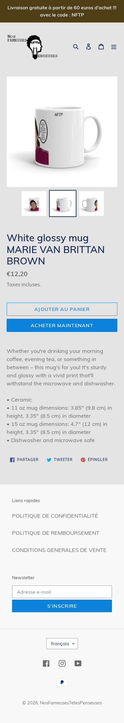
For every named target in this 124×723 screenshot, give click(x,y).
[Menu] (113, 46)
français (60, 643)
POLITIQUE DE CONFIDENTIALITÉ (55, 515)
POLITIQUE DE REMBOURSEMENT (55, 532)
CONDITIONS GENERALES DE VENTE (59, 550)
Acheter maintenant (62, 325)
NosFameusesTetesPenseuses (71, 703)
